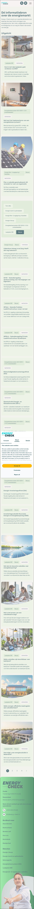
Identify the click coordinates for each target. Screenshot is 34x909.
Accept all (17, 466)
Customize (17, 470)
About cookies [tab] (17, 440)
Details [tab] (28, 440)
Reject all (17, 474)
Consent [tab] (6, 440)
